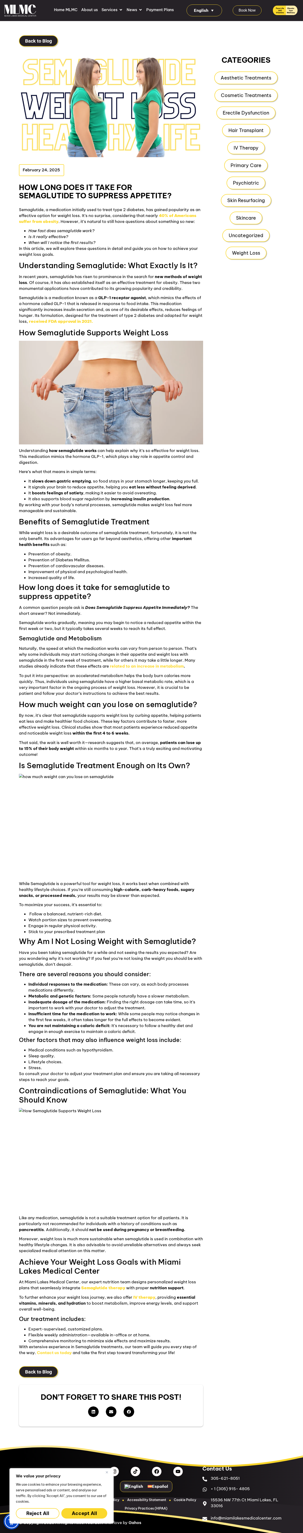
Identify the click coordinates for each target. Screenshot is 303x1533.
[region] (61, 1496)
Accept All (84, 1513)
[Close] (108, 1472)
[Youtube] (178, 1471)
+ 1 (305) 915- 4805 (230, 1489)
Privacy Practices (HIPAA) (146, 1508)
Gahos (135, 1522)
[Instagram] (114, 1471)
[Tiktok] (135, 1471)
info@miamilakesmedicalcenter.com (246, 1518)
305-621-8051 (225, 1478)
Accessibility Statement (146, 1500)
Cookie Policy (185, 1500)
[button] (112, 9)
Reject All (37, 1513)
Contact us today (54, 1352)
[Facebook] (156, 1471)
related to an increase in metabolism (147, 666)
